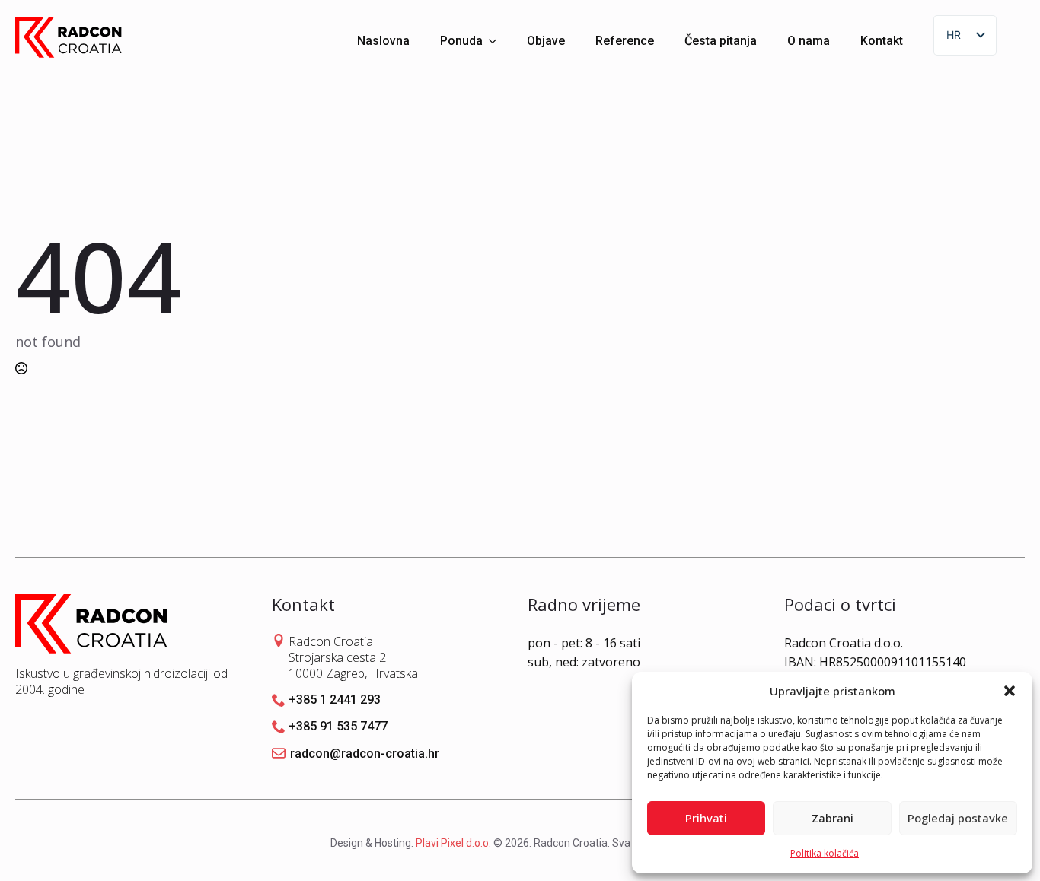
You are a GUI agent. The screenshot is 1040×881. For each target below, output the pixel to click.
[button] (1009, 690)
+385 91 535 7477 (338, 726)
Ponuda (461, 40)
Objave (546, 40)
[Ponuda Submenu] (497, 37)
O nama (808, 40)
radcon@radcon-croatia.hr (364, 753)
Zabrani (832, 817)
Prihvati (706, 817)
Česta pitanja (720, 40)
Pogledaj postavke (958, 817)
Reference (624, 40)
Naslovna (383, 40)
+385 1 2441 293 (335, 699)
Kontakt (881, 40)
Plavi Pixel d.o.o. (453, 843)
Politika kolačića (824, 853)
